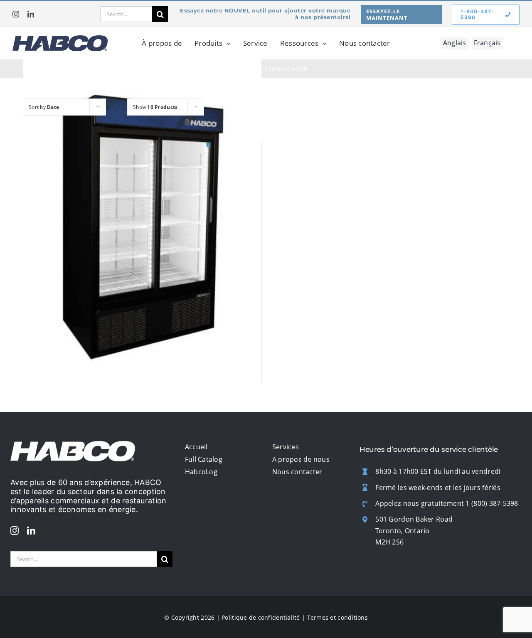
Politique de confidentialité (261, 617)
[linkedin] (30, 14)
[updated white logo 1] (72, 445)
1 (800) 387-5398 (492, 503)
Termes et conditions (337, 617)
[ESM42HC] (142, 227)
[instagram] (15, 14)
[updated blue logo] (60, 39)
